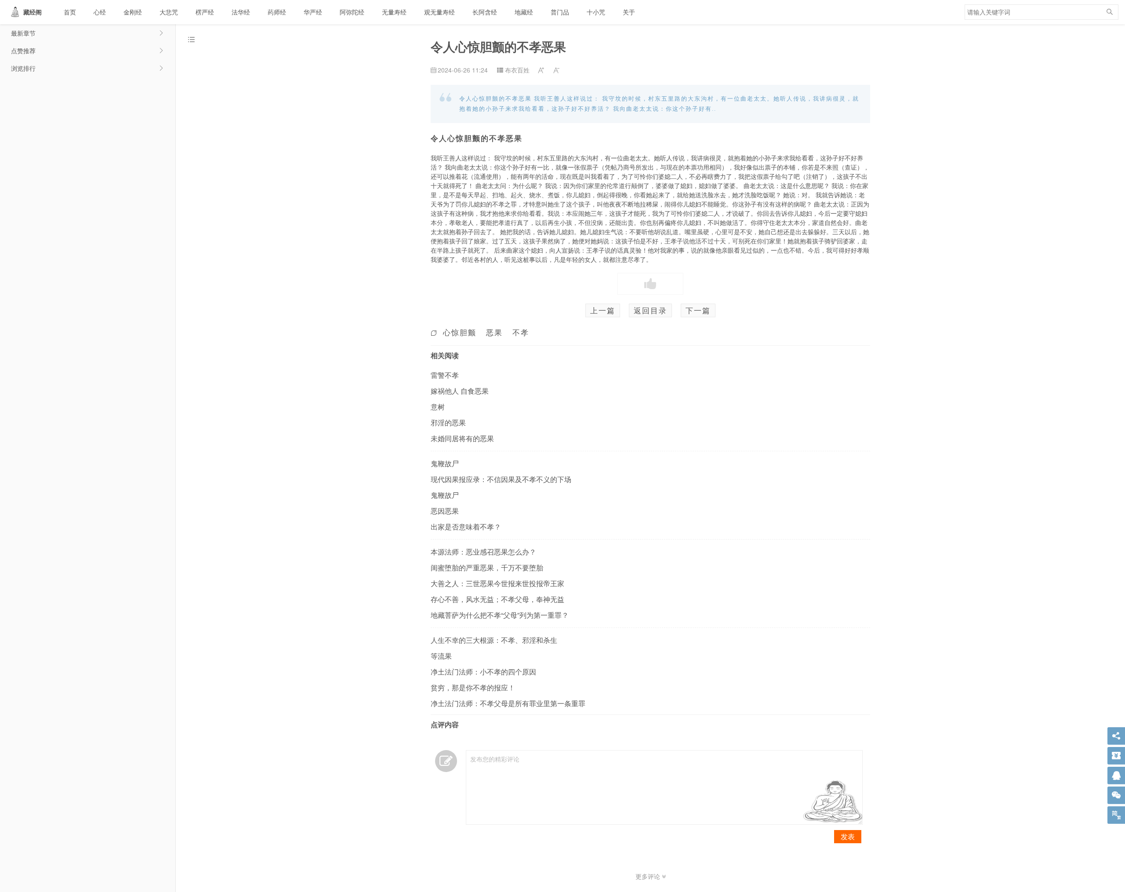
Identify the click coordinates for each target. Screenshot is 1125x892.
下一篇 (698, 310)
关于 (629, 11)
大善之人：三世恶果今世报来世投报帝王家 (497, 583)
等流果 (441, 656)
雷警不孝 (445, 375)
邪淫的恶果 (448, 422)
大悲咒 (169, 11)
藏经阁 (32, 11)
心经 (100, 11)
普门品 (560, 11)
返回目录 (650, 310)
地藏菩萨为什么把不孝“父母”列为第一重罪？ (500, 615)
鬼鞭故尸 (445, 463)
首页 (70, 11)
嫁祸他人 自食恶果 (460, 391)
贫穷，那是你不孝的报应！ (473, 687)
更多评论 (648, 876)
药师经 (277, 11)
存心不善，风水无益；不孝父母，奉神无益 (497, 599)
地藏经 (524, 11)
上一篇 (602, 310)
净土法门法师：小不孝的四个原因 (483, 672)
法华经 (241, 11)
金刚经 (132, 11)
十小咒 (596, 11)
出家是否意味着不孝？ (466, 527)
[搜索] (1109, 12)
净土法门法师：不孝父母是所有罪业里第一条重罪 (508, 703)
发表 (848, 836)
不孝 (520, 332)
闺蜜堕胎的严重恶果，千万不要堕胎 (487, 567)
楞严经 (205, 11)
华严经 (313, 11)
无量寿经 (394, 11)
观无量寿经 (439, 11)
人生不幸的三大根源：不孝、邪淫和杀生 (494, 640)
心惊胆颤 (459, 332)
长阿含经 (484, 11)
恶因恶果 (445, 511)
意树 (438, 407)
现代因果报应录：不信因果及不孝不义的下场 (501, 479)
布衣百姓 (517, 69)
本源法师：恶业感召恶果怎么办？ (483, 552)
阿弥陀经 (352, 11)
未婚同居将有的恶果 (462, 438)
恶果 (494, 332)
